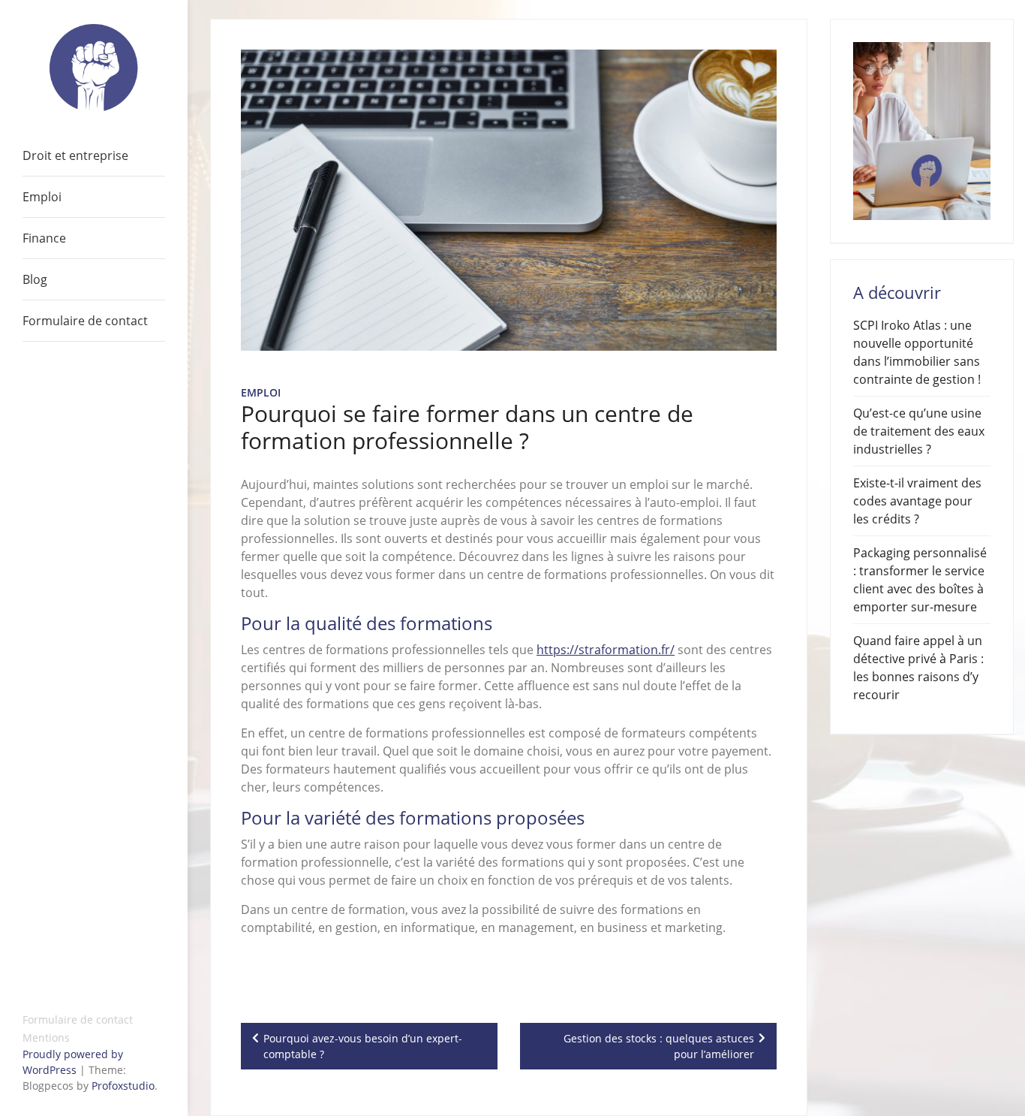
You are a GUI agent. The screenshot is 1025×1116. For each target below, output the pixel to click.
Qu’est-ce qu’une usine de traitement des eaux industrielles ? (918, 431)
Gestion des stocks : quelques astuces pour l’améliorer (659, 1046)
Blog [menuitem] (35, 279)
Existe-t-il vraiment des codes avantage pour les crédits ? (917, 501)
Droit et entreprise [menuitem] (75, 155)
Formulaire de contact (78, 1019)
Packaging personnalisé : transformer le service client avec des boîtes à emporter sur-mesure (920, 579)
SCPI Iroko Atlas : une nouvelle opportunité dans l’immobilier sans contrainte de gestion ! (917, 352)
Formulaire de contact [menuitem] (85, 320)
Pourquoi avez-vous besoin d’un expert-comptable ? (362, 1046)
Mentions (46, 1037)
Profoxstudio (123, 1085)
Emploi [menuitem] (42, 197)
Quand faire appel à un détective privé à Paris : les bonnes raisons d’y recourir (918, 667)
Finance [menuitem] (44, 238)
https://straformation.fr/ (606, 649)
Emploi (261, 392)
